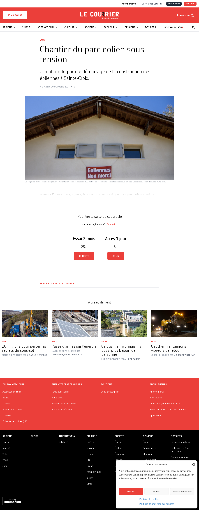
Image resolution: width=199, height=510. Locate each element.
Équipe (5, 398)
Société (119, 436)
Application (155, 415)
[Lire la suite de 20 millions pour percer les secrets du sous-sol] (25, 323)
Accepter (131, 491)
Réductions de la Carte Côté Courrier (168, 410)
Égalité (118, 442)
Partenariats (58, 398)
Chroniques (148, 454)
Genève (6, 442)
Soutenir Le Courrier (12, 410)
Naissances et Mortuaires (64, 403)
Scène (90, 466)
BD (88, 460)
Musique (91, 448)
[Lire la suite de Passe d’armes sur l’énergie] (75, 323)
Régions (44, 284)
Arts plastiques (94, 472)
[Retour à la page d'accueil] (99, 15)
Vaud (42, 40)
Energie (70, 284)
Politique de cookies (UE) (15, 421)
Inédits (90, 478)
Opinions (148, 436)
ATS (61, 284)
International (67, 436)
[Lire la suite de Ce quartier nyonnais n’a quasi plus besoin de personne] (124, 323)
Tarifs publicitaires (60, 392)
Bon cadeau (156, 398)
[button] (192, 464)
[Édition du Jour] (173, 25)
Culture (92, 436)
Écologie (119, 448)
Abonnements (157, 392)
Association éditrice (11, 392)
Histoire (118, 460)
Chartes (6, 403)
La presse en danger (181, 442)
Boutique (106, 384)
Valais (5, 454)
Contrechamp (149, 448)
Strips (89, 484)
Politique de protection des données (156, 504)
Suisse (34, 436)
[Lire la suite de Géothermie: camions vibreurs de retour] (174, 323)
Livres (90, 454)
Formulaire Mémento (62, 410)
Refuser (156, 491)
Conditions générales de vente (165, 403)
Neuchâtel (7, 448)
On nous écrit (149, 460)
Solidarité (63, 442)
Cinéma (90, 442)
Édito (145, 442)
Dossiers (176, 436)
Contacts (6, 415)
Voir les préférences (182, 491)
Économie (120, 454)
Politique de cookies (149, 499)
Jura (4, 466)
